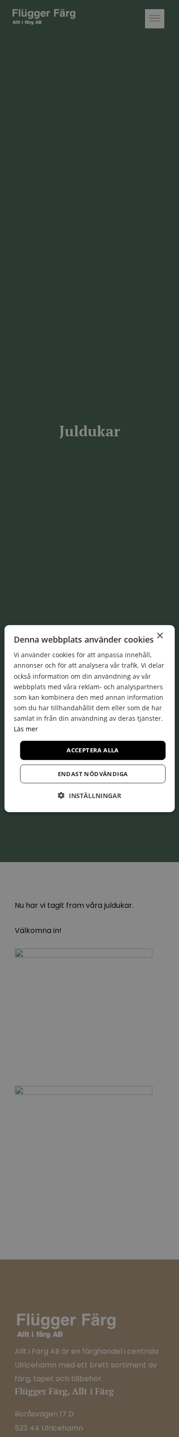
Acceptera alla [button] (93, 750)
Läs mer (26, 728)
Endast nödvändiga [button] (93, 773)
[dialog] (90, 718)
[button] (89, 795)
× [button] (159, 636)
